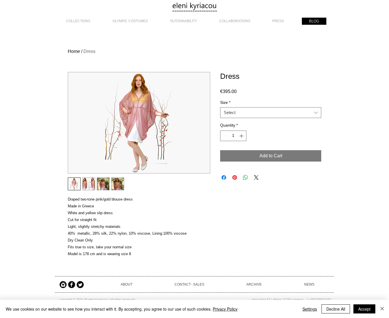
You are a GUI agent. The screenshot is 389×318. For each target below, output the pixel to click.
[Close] (382, 308)
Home (74, 51)
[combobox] (270, 112)
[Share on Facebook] (223, 177)
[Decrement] (224, 136)
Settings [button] (309, 309)
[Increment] (241, 136)
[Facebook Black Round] (71, 284)
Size (225, 102)
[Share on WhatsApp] (245, 177)
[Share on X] (256, 177)
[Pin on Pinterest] (234, 177)
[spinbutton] (233, 136)
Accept (364, 309)
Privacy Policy (225, 309)
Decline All (335, 309)
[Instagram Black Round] (63, 284)
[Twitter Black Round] (80, 284)
